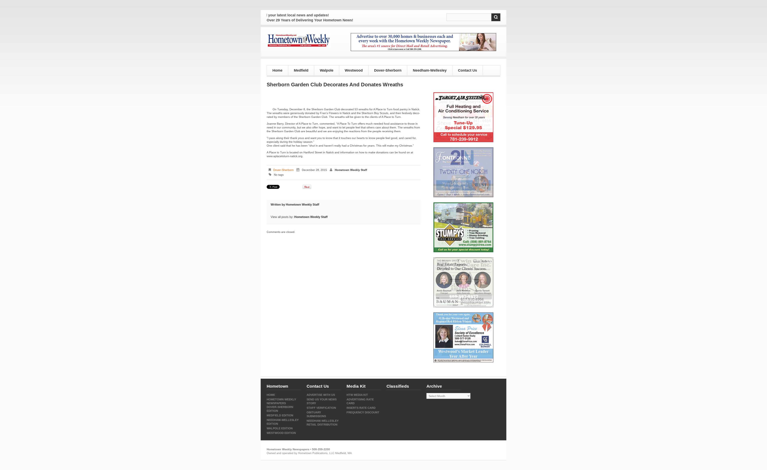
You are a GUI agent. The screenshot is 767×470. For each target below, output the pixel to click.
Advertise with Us (321, 394)
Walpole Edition (280, 428)
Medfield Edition (280, 415)
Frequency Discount (363, 412)
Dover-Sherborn (283, 169)
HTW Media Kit (357, 394)
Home (277, 70)
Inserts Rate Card (361, 407)
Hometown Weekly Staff (351, 169)
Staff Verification (321, 407)
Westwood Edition (281, 433)
